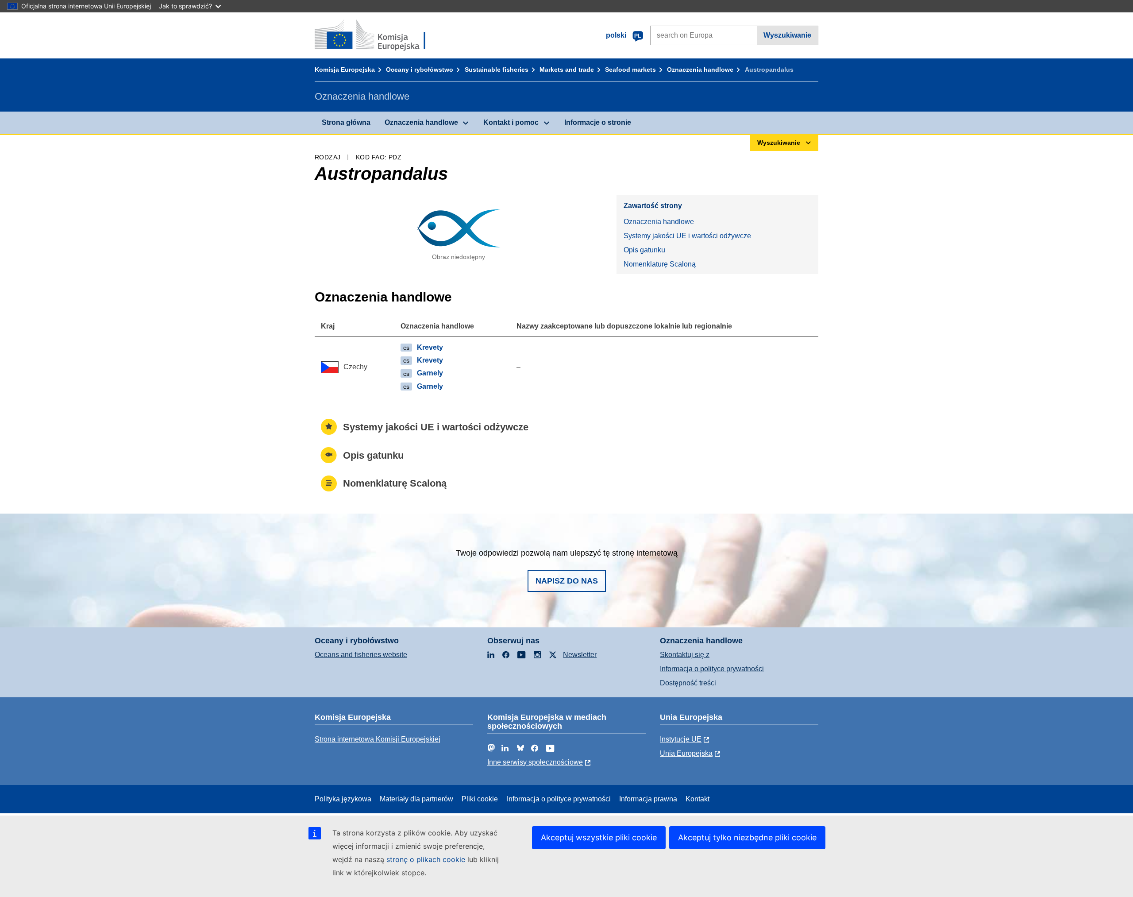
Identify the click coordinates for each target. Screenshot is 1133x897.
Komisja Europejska (345, 69)
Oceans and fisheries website (361, 654)
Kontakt (697, 799)
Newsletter (580, 654)
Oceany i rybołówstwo (419, 69)
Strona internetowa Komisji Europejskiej (377, 739)
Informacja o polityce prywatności (712, 669)
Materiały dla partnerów (416, 799)
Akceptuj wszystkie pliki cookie (599, 837)
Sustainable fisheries (496, 69)
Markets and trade (567, 69)
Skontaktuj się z (684, 654)
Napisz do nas (567, 580)
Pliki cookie (480, 799)
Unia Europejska (686, 753)
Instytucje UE (680, 739)
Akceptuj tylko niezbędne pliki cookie (747, 837)
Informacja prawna (648, 799)
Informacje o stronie (597, 122)
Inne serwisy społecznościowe (535, 762)
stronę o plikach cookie (426, 859)
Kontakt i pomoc (511, 122)
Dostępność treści (688, 683)
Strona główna (346, 122)
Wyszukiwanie (787, 35)
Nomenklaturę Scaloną (660, 264)
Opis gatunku (644, 250)
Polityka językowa (343, 799)
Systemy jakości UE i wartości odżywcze (687, 236)
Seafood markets (630, 69)
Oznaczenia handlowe (700, 69)
